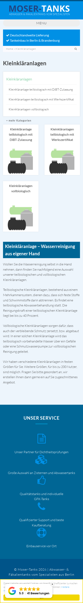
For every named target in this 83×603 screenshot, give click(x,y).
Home (9, 48)
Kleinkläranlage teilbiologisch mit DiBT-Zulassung (41, 89)
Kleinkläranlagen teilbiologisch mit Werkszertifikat (41, 99)
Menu (41, 23)
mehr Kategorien (19, 120)
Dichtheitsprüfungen (53, 452)
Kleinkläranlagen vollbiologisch (29, 109)
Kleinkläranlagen (19, 79)
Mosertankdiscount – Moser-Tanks (41, 12)
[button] (28, 591)
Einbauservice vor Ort (41, 546)
